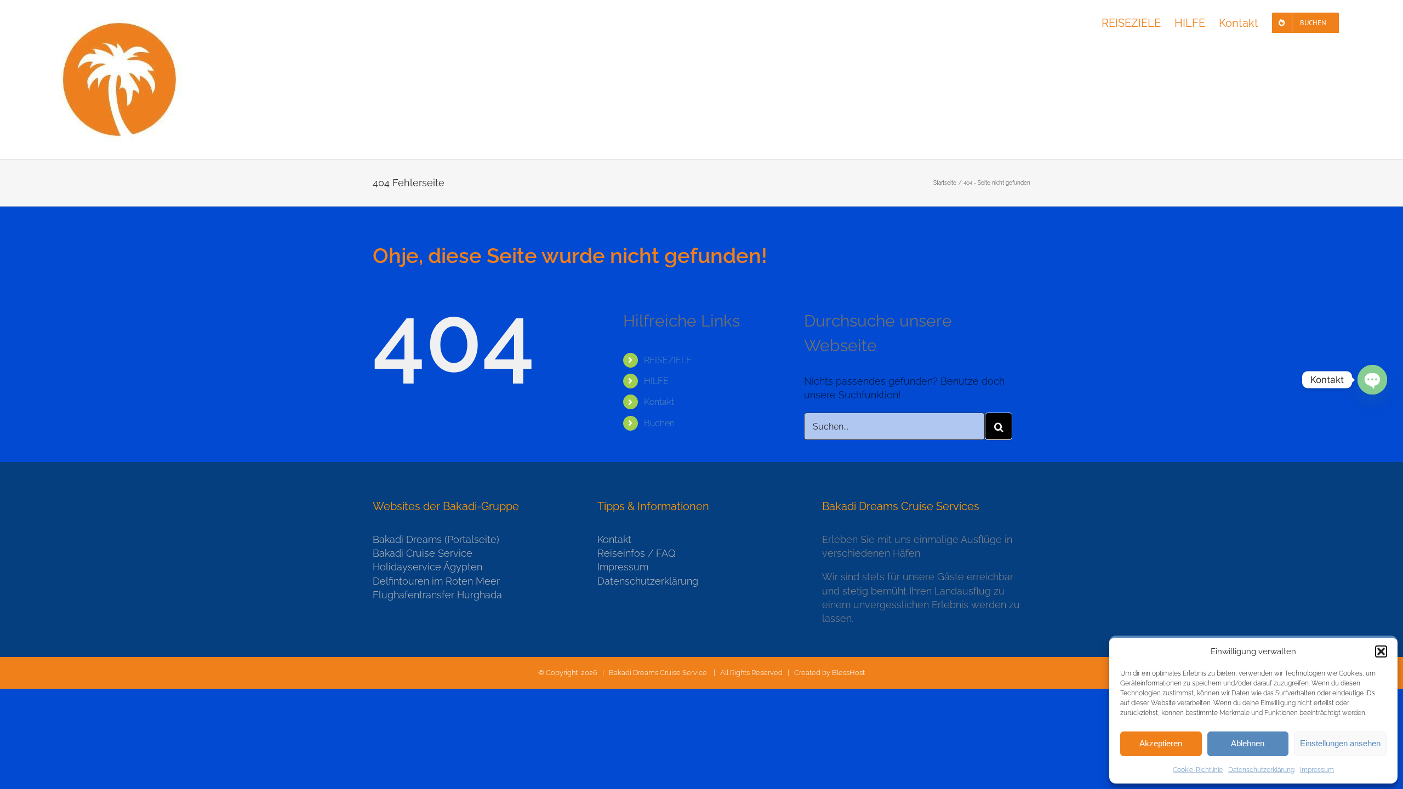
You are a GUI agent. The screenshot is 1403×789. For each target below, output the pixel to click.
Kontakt (659, 402)
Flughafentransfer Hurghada (437, 595)
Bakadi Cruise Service (422, 553)
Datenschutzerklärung (1261, 770)
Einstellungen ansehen (1340, 743)
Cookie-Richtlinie (1198, 770)
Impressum (1317, 770)
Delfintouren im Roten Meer (436, 581)
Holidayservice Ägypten (427, 567)
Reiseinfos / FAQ (636, 553)
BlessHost (848, 672)
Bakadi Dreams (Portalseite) (436, 539)
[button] (1381, 651)
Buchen (659, 423)
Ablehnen (1247, 743)
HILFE (656, 381)
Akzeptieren (1160, 743)
